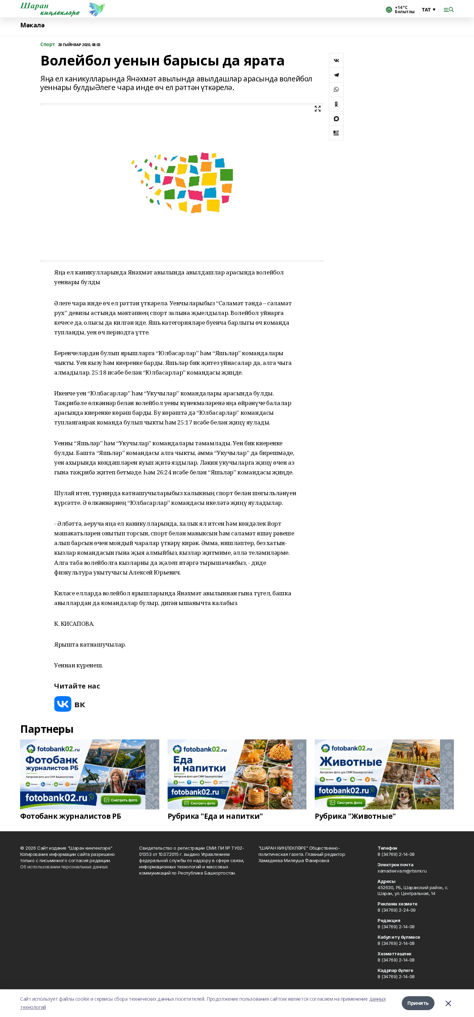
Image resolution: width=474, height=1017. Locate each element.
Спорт (47, 44)
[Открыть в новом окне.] (69, 704)
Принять (418, 1003)
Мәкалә (32, 25)
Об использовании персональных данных (64, 866)
